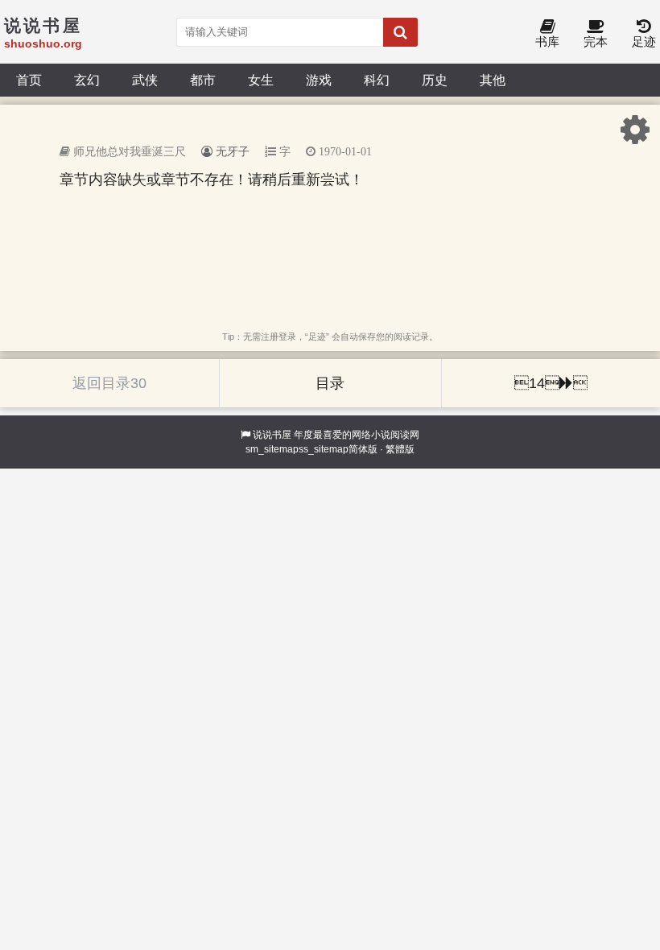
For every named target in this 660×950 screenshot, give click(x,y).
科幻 (377, 79)
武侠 (145, 79)
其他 (492, 79)
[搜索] (400, 32)
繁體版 (400, 449)
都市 (203, 79)
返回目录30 (109, 383)
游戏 (319, 79)
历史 (435, 79)
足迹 (644, 41)
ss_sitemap (324, 449)
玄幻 (87, 79)
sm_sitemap (272, 449)
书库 (547, 41)
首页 (29, 79)
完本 (596, 41)
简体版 (363, 449)
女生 (261, 79)
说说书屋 (272, 434)
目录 (330, 383)
